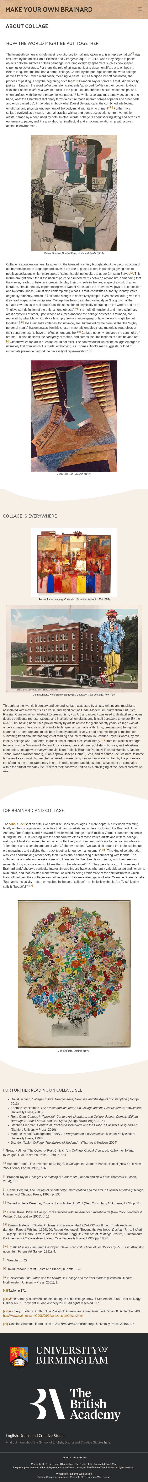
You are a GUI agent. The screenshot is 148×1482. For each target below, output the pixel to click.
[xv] (31, 885)
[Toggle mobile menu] (140, 9)
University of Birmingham (61, 1464)
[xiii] (5, 1299)
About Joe (17, 824)
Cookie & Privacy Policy (74, 1457)
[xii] (5, 1290)
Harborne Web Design (80, 1474)
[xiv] (5, 1311)
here (107, 1442)
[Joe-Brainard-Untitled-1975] (74, 901)
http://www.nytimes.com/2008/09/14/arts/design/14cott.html (43, 1315)
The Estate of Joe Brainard (89, 1464)
